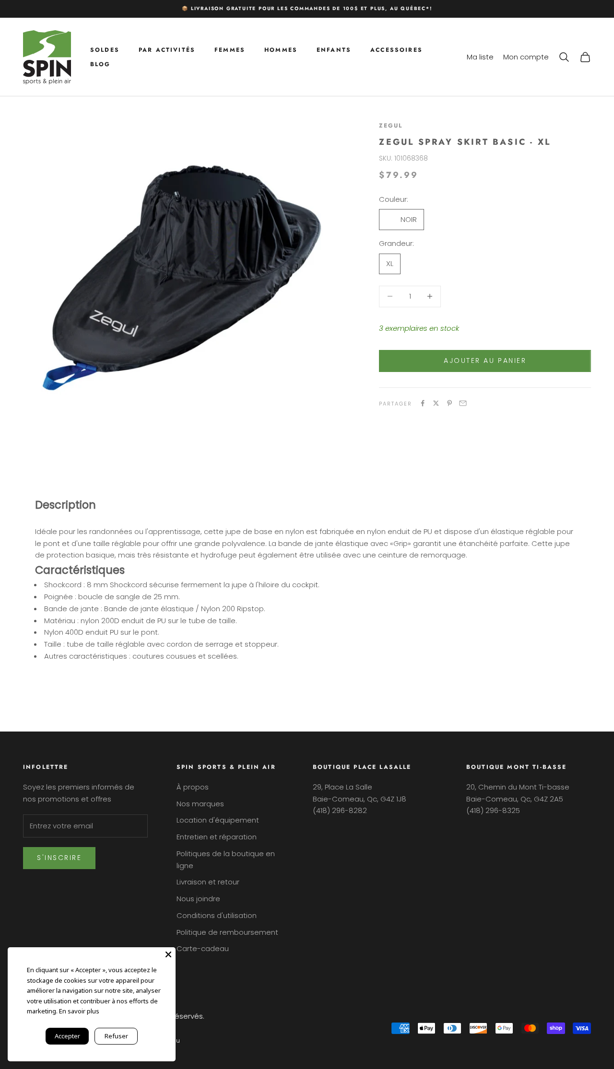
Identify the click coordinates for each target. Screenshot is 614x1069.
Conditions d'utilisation (217, 915)
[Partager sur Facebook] (422, 403)
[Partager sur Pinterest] (449, 403)
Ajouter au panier (485, 360)
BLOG (100, 64)
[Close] (168, 954)
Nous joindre (198, 899)
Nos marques (200, 804)
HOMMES (280, 49)
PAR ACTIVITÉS (167, 49)
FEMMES (229, 49)
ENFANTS (334, 49)
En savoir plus (79, 1011)
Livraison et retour (208, 882)
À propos (193, 787)
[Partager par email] (463, 403)
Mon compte (526, 56)
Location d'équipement (218, 820)
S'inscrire (59, 857)
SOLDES (104, 49)
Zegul (390, 125)
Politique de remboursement (227, 932)
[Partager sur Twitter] (436, 403)
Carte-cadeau (203, 948)
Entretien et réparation (217, 837)
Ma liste (480, 56)
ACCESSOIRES (396, 49)
